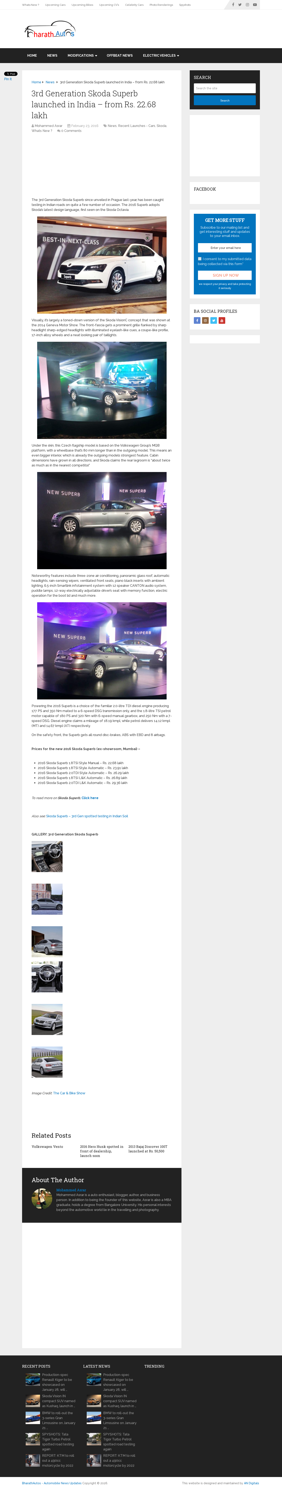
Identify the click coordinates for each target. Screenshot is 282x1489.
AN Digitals (251, 1483)
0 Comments (71, 131)
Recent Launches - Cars (136, 126)
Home (32, 55)
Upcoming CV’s (109, 4)
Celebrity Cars (134, 4)
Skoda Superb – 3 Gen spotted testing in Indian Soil (87, 816)
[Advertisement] (185, 23)
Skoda (161, 126)
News (52, 55)
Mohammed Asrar (48, 126)
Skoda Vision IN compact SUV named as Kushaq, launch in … (58, 1401)
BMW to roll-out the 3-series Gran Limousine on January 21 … (58, 1420)
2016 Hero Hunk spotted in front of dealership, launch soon (101, 1151)
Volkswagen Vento (47, 1146)
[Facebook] (197, 320)
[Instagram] (205, 320)
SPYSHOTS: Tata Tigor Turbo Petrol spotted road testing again (58, 1441)
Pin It (8, 79)
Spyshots (185, 4)
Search (225, 100)
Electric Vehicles (159, 55)
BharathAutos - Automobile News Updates (52, 1483)
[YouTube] (222, 320)
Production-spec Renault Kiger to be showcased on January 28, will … (57, 1382)
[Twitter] (213, 320)
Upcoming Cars (55, 4)
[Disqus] (102, 1285)
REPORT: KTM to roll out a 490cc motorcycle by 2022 (58, 1460)
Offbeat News (120, 55)
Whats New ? (30, 4)
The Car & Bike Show (69, 1093)
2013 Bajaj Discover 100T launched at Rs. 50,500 (147, 1148)
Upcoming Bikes (82, 4)
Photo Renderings (161, 4)
